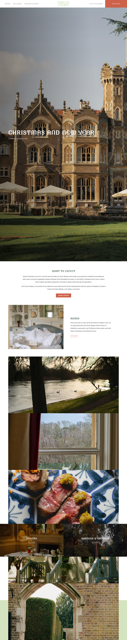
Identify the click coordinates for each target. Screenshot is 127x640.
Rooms (7, 4)
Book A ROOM (63, 295)
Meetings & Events (32, 4)
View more (73, 336)
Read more (31, 542)
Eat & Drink (17, 4)
